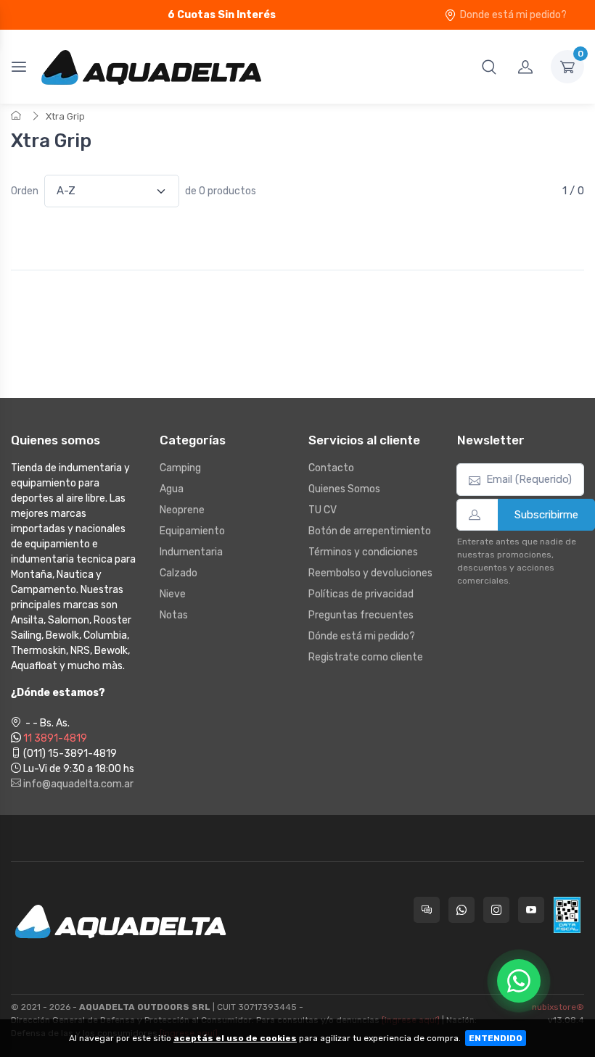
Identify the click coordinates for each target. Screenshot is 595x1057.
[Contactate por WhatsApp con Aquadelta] (461, 910)
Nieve (173, 594)
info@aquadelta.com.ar (77, 784)
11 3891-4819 (55, 738)
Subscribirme (546, 514)
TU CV (322, 510)
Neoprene (182, 510)
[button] (489, 66)
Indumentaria (191, 552)
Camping (180, 468)
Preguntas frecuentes (361, 615)
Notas (174, 615)
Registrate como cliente (365, 657)
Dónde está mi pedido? (361, 636)
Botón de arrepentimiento (369, 531)
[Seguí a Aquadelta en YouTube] (531, 910)
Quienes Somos (344, 489)
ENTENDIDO (496, 1038)
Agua (172, 489)
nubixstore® (558, 1007)
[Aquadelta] (151, 67)
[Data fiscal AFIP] (567, 915)
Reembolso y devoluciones (370, 573)
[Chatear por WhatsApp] (519, 981)
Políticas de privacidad (361, 594)
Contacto (331, 468)
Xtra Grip (65, 116)
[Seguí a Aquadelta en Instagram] (496, 910)
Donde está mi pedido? (513, 15)
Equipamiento (192, 531)
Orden (24, 191)
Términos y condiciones (363, 552)
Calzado (178, 573)
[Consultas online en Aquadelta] (427, 910)
